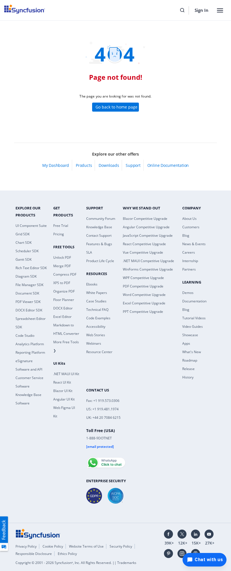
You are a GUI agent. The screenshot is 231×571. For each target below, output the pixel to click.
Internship (190, 260)
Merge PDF (62, 266)
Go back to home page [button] (116, 107)
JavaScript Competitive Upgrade (148, 235)
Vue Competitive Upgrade (143, 252)
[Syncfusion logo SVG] (24, 9)
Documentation (194, 301)
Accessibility (95, 326)
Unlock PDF (62, 257)
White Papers (96, 292)
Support (133, 165)
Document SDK (27, 293)
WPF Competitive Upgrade (143, 277)
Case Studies (96, 301)
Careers (188, 252)
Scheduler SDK (27, 251)
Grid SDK (22, 234)
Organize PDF (64, 291)
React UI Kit (62, 382)
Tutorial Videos (194, 318)
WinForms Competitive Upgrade (148, 269)
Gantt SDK (23, 259)
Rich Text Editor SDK (31, 267)
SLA (89, 252)
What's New (191, 351)
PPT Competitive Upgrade (143, 311)
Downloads (109, 165)
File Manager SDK (29, 284)
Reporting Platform (30, 352)
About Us (189, 218)
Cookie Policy (53, 546)
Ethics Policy (67, 553)
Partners (189, 269)
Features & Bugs (99, 244)
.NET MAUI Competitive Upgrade (148, 260)
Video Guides (192, 326)
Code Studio (24, 335)
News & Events (194, 244)
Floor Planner (63, 299)
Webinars (93, 343)
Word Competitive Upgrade (144, 294)
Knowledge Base (99, 227)
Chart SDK (23, 242)
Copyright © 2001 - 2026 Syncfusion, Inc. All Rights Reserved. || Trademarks (75, 562)
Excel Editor (62, 316)
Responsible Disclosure (33, 553)
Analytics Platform (29, 344)
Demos (188, 292)
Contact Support (99, 235)
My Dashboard (55, 165)
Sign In (201, 10)
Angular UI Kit (64, 399)
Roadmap (189, 360)
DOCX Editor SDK (28, 310)
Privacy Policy (26, 546)
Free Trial (60, 225)
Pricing (58, 234)
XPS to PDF (61, 282)
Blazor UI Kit (62, 390)
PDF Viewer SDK (28, 301)
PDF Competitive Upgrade (143, 286)
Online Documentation (168, 165)
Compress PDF (64, 274)
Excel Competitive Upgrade (144, 303)
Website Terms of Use (86, 546)
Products (84, 165)
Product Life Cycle (100, 260)
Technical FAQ (97, 309)
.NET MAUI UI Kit (66, 373)
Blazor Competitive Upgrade (145, 218)
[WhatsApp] (106, 460)
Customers (190, 227)
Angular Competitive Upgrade (146, 227)
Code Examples (98, 318)
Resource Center (99, 351)
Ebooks (91, 284)
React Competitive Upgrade (144, 244)
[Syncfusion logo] (38, 533)
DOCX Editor (63, 308)
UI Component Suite (31, 225)
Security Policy (121, 546)
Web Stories (95, 335)
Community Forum (100, 218)
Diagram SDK (26, 276)
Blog (185, 235)
